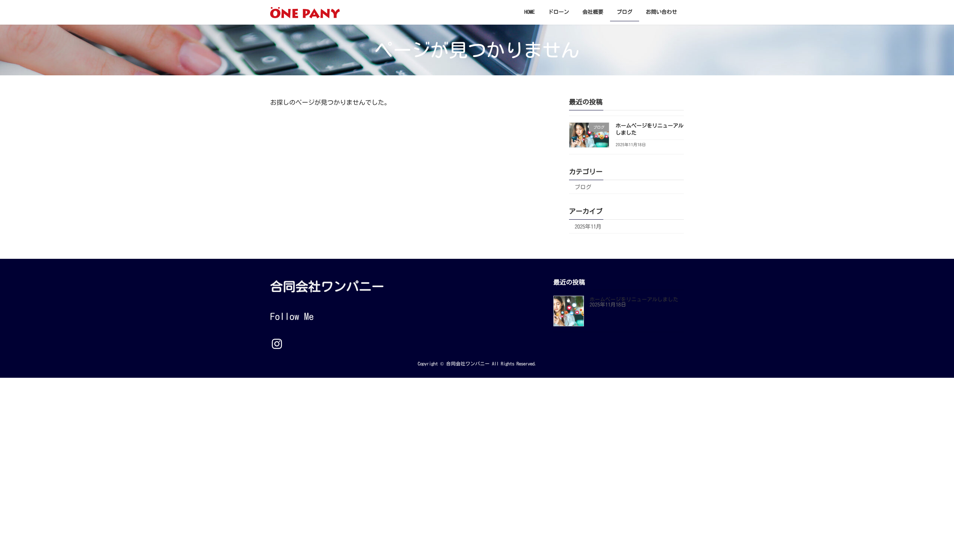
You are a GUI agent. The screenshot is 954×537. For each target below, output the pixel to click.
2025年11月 (588, 226)
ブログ (583, 187)
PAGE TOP (927, 513)
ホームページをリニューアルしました (634, 299)
